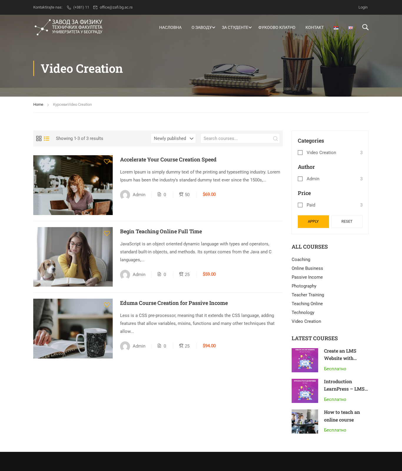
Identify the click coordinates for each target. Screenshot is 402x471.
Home (38, 104)
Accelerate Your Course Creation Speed (168, 159)
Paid (311, 205)
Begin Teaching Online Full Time (161, 231)
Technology (303, 312)
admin (313, 178)
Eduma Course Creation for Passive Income (174, 302)
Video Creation (321, 152)
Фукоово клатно (276, 27)
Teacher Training (308, 295)
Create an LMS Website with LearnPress (340, 358)
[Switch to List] (46, 138)
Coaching (301, 259)
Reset (347, 221)
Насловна (170, 27)
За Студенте (235, 27)
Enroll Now (73, 185)
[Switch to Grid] (38, 138)
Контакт (314, 27)
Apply (313, 221)
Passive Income (307, 277)
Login (363, 7)
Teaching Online (307, 303)
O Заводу (202, 27)
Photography (304, 286)
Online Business (307, 268)
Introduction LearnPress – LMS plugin (344, 388)
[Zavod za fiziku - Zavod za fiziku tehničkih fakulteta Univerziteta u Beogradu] (68, 27)
